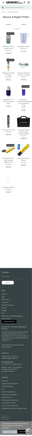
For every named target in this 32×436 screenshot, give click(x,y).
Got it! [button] (16, 432)
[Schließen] (28, 209)
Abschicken (16, 229)
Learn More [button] (6, 427)
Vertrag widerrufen (24, 431)
